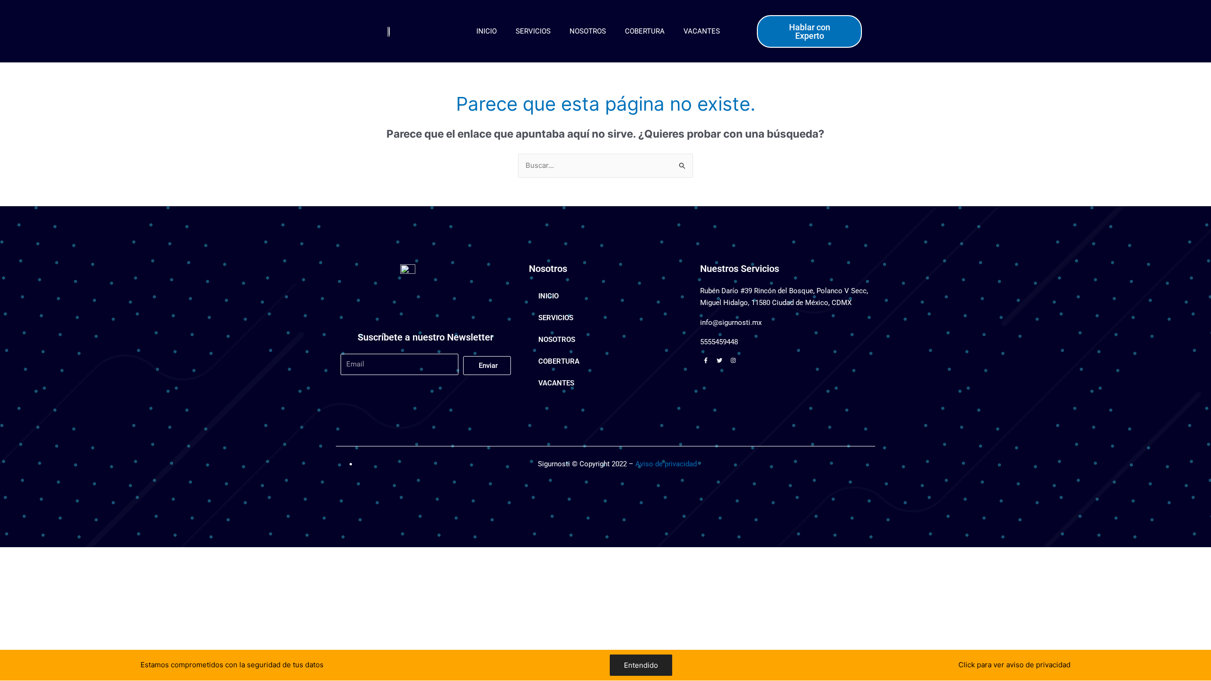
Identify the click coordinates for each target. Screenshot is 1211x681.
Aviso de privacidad (666, 464)
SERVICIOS (533, 31)
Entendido (641, 665)
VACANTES (702, 31)
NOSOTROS (588, 31)
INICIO (486, 31)
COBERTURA (645, 31)
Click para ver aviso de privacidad (1014, 664)
